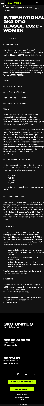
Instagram (18, 374)
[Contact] (37, 2)
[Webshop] (41, 2)
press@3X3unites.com (11, 363)
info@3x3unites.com (10, 360)
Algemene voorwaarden (22, 397)
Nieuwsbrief (22, 389)
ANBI (22, 399)
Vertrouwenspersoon (22, 382)
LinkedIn (34, 374)
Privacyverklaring (22, 395)
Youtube (26, 374)
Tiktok (9, 374)
